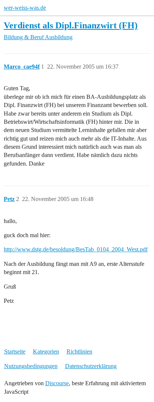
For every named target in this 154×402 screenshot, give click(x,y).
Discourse (57, 383)
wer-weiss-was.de (25, 7)
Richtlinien (79, 351)
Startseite (14, 351)
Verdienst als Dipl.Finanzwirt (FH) (71, 25)
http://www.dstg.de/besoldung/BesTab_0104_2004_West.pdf (76, 249)
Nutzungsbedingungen (31, 366)
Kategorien (46, 351)
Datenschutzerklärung (91, 366)
